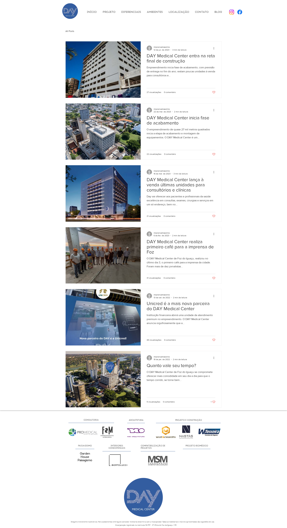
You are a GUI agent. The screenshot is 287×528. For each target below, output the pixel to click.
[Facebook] (240, 12)
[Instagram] (231, 12)
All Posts (69, 31)
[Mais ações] (215, 48)
